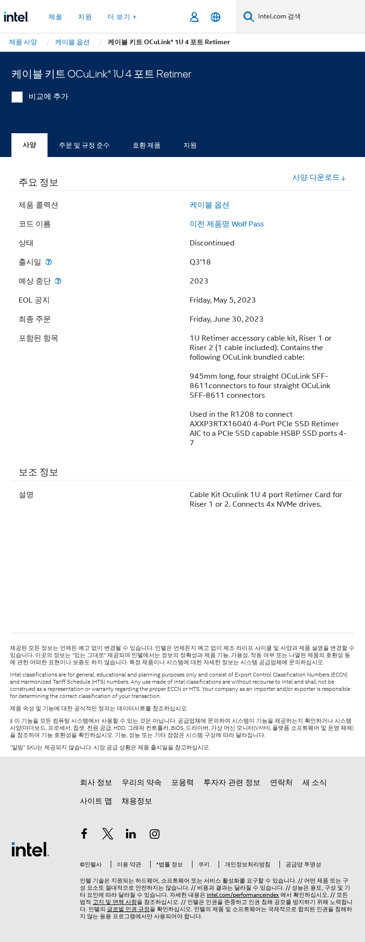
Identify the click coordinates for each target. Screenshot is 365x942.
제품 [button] (55, 16)
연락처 (281, 782)
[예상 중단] (58, 281)
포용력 (182, 782)
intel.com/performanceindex (243, 894)
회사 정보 (96, 782)
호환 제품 (147, 145)
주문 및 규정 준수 (84, 145)
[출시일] (48, 262)
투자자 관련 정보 (231, 782)
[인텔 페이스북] (84, 835)
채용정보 (137, 801)
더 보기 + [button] (122, 16)
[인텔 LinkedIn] (131, 835)
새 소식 (314, 782)
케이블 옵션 (210, 205)
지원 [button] (85, 16)
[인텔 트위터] (108, 835)
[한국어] (215, 16)
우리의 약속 (142, 782)
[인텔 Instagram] (155, 835)
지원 (190, 145)
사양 (29, 144)
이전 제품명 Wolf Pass (227, 224)
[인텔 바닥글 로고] (30, 849)
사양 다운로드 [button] (316, 177)
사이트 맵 (96, 801)
